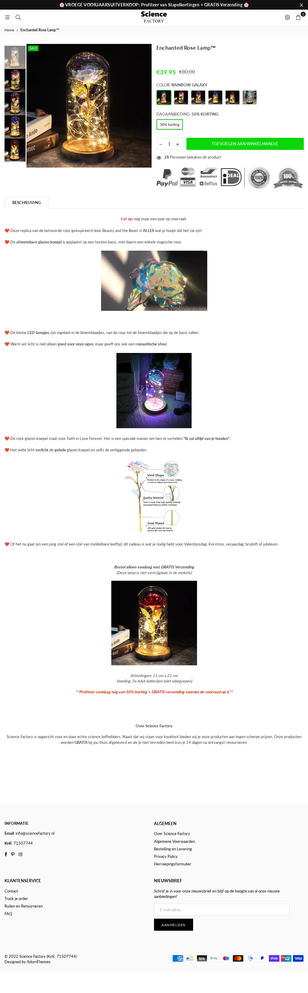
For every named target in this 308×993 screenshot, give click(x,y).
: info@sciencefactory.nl (34, 833)
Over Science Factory (172, 833)
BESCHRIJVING (26, 202)
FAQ (8, 913)
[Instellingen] (287, 17)
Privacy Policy (166, 856)
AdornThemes (39, 961)
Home (9, 30)
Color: (181, 84)
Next (147, 103)
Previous (31, 106)
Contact (11, 891)
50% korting (169, 124)
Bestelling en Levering (173, 848)
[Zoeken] (18, 17)
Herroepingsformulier (172, 864)
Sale (33, 48)
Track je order (16, 898)
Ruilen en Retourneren (24, 906)
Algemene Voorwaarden (174, 841)
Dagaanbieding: (187, 114)
